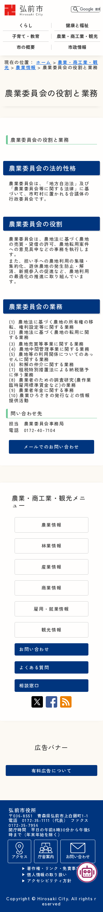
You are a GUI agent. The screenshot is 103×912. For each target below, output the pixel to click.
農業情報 (26, 67)
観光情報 (51, 629)
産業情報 (51, 566)
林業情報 (51, 545)
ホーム (43, 62)
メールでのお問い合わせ (51, 446)
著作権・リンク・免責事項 (53, 868)
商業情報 (51, 587)
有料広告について (51, 770)
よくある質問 (34, 667)
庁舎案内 (46, 856)
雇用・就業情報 (51, 609)
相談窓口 (29, 685)
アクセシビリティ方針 (49, 880)
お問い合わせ (34, 649)
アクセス (19, 856)
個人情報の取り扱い (47, 874)
